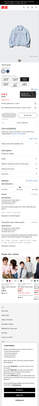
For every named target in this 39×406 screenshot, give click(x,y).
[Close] (33, 95)
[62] (3, 71)
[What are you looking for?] (24, 7)
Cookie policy (17, 385)
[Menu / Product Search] (36, 7)
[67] (7, 71)
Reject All (19, 395)
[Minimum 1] (4, 115)
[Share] (3, 122)
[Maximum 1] (13, 115)
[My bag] (32, 7)
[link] (21, 2)
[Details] (35, 108)
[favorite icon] (15, 281)
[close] (2, 2)
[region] (19, 374)
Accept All (19, 390)
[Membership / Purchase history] (28, 7)
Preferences (19, 400)
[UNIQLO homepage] (4, 7)
